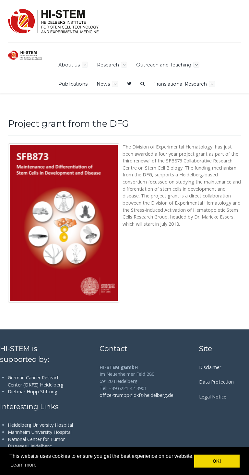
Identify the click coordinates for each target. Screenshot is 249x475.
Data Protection (216, 382)
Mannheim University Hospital (40, 432)
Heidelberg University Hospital (40, 425)
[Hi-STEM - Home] (53, 21)
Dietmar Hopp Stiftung (32, 391)
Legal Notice (212, 397)
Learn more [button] (23, 465)
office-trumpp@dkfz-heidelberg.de (136, 395)
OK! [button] (217, 461)
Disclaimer (210, 367)
